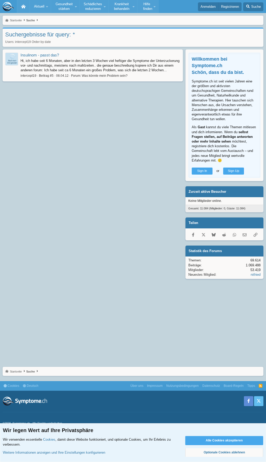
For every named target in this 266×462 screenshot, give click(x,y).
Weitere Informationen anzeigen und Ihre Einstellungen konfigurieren (54, 452)
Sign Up (233, 171)
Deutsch (32, 386)
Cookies (13, 386)
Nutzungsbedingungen (182, 386)
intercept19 (23, 42)
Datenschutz (211, 386)
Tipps (251, 386)
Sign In (202, 171)
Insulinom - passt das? (40, 55)
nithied (256, 275)
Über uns (136, 386)
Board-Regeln (234, 386)
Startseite (23, 6)
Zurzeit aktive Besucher (207, 192)
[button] (40, 6)
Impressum (155, 386)
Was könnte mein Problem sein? (105, 76)
